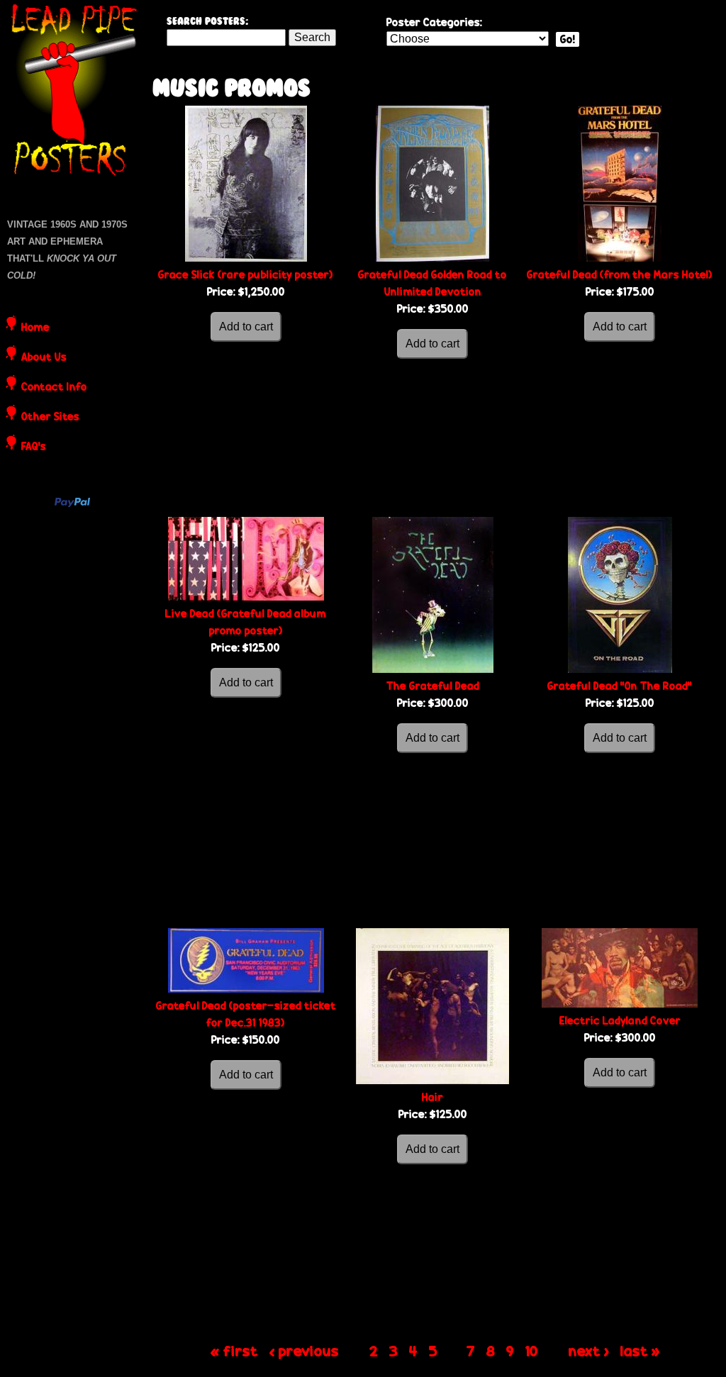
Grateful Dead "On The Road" (619, 686)
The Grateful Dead (432, 686)
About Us (44, 358)
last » (640, 1351)
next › (589, 1351)
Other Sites (50, 417)
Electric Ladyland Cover (620, 1020)
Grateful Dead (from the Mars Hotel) (620, 274)
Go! (567, 39)
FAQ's (33, 447)
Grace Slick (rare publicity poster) (245, 274)
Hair (432, 1097)
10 (531, 1351)
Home (35, 328)
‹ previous (304, 1351)
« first (234, 1351)
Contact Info (54, 387)
